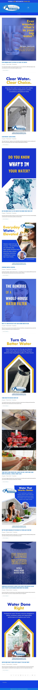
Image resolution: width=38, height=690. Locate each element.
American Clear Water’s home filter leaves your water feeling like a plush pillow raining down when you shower (18, 587)
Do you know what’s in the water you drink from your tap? (17, 211)
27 (32, 675)
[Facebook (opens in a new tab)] (28, 7)
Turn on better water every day (10, 398)
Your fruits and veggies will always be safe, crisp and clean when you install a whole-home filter (17, 473)
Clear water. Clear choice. (9, 136)
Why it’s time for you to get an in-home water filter (15, 323)
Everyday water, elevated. (8, 267)
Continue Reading (6, 70)
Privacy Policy (5, 682)
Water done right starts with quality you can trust (15, 662)
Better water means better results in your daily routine (16, 530)
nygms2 (4, 64)
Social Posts (15, 64)
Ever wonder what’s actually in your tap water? (14, 62)
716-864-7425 (27, 1)
